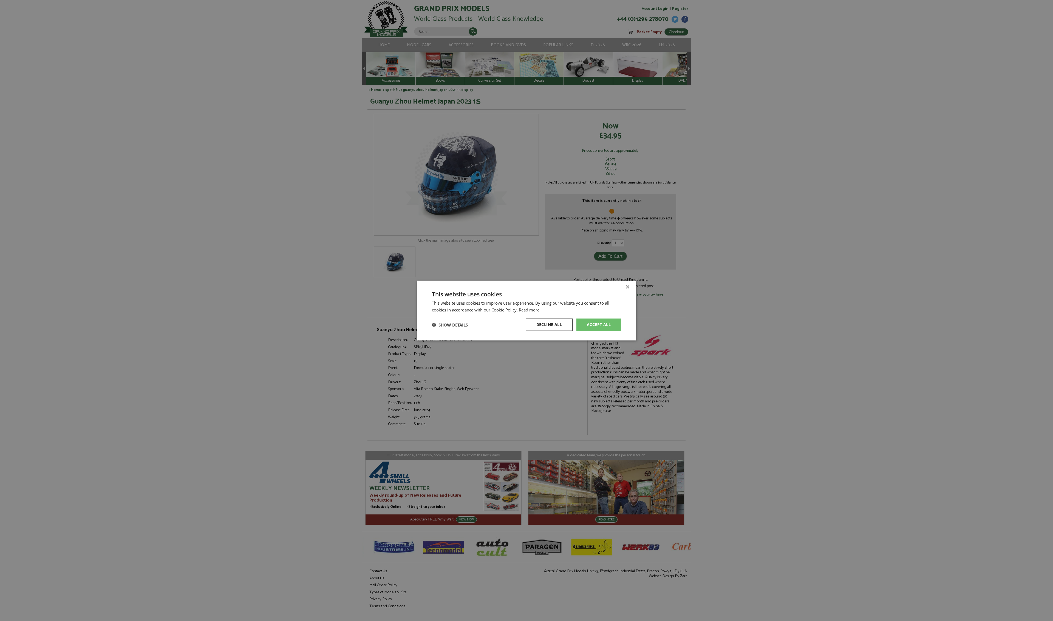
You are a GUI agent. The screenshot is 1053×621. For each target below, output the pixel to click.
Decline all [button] (549, 324)
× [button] (627, 287)
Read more (529, 309)
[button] (450, 324)
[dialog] (526, 310)
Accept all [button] (599, 324)
